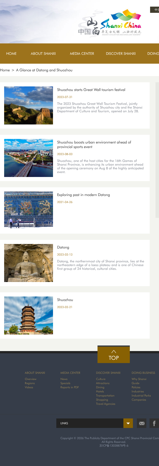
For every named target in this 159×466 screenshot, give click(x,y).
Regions (30, 383)
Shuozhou (65, 300)
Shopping (102, 399)
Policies (136, 387)
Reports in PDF (69, 387)
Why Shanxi (139, 379)
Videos (29, 387)
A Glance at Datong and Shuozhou (44, 70)
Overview (30, 379)
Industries (138, 391)
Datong (63, 247)
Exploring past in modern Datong (83, 194)
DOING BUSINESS (143, 372)
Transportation (105, 395)
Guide (135, 383)
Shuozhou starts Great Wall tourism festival (91, 89)
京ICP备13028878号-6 (113, 445)
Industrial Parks (141, 395)
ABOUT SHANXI (35, 372)
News (63, 379)
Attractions (103, 383)
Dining (100, 387)
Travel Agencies (105, 403)
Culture (100, 379)
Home (5, 70)
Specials (65, 383)
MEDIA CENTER (70, 372)
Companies (139, 399)
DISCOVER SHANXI (108, 372)
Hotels (100, 391)
